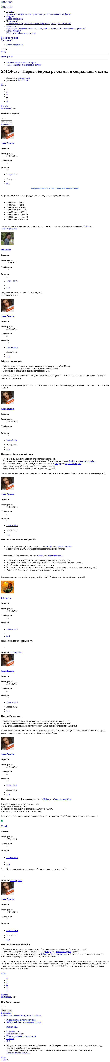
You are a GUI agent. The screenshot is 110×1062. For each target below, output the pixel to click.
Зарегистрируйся (9, 229)
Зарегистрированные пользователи (22, 28)
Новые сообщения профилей (37, 23)
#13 (8, 357)
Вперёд (4, 106)
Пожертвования (13, 31)
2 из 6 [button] (13, 108)
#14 (8, 449)
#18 (8, 795)
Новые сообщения (14, 19)
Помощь (10, 1038)
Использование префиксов (59, 14)
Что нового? (12, 21)
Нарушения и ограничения (18, 14)
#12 (8, 288)
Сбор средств (12, 33)
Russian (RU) (12, 1027)
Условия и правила (15, 1034)
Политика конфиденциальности (21, 1036)
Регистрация (7, 56)
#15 (8, 535)
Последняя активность (61, 23)
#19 (8, 864)
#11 (8, 184)
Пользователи (12, 26)
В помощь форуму (27, 33)
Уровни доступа (39, 14)
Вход (3, 52)
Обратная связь (13, 1031)
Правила (10, 11)
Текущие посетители (48, 28)
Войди (87, 226)
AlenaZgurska (24, 78)
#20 (8, 940)
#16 (8, 636)
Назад (3, 85)
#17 (8, 711)
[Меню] (2, 5)
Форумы (10, 16)
